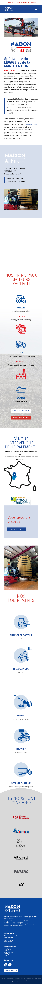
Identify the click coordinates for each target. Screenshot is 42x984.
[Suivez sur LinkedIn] (5, 964)
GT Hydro (8, 954)
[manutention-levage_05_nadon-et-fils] (21, 209)
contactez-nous (11, 970)
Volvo (7, 951)
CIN (6, 955)
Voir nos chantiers (21, 411)
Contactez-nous (31, 124)
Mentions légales (20, 978)
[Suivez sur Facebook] (10, 964)
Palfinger (8, 949)
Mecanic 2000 (9, 952)
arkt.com (27, 981)
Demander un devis (21, 417)
